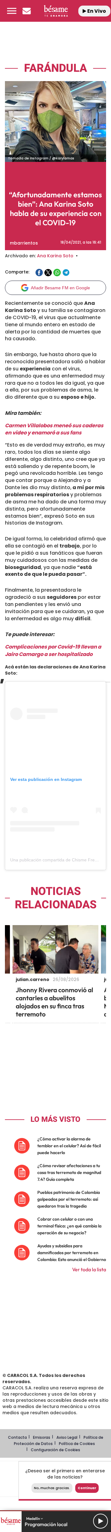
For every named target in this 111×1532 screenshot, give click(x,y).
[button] (11, 11)
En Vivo (96, 11)
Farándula (55, 68)
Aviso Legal (66, 1437)
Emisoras (41, 1437)
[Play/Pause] (100, 1521)
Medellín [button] (33, 1518)
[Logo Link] (56, 10)
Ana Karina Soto (55, 256)
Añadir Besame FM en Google (60, 287)
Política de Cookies (77, 1443)
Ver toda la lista (89, 1269)
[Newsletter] (26, 11)
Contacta (17, 1437)
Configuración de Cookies (55, 1449)
